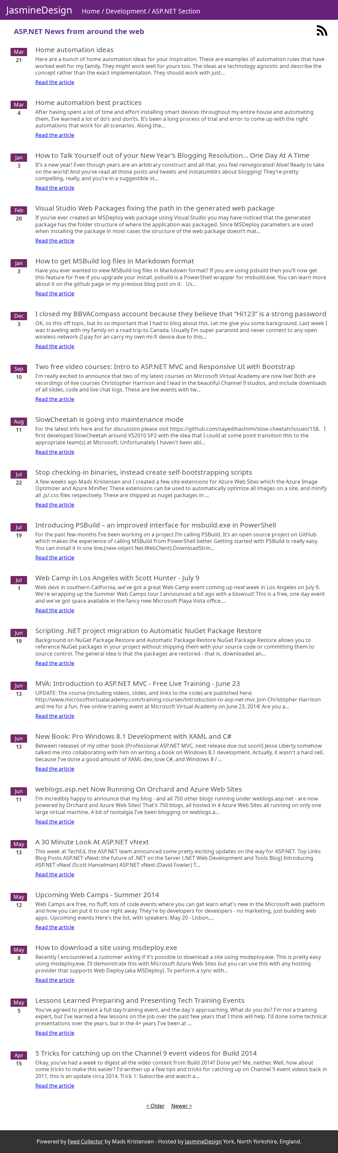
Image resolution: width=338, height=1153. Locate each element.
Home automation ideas (74, 49)
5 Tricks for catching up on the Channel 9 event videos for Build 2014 (146, 1053)
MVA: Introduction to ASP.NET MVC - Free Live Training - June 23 (137, 683)
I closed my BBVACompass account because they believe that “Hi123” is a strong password (180, 313)
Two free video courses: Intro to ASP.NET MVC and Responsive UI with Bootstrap (165, 366)
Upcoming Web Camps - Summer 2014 (97, 894)
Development (126, 11)
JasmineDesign (39, 9)
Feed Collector (85, 1141)
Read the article (54, 82)
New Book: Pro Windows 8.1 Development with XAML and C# (133, 736)
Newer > (181, 1105)
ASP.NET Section (176, 11)
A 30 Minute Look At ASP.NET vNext (92, 841)
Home (91, 11)
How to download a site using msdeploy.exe (106, 947)
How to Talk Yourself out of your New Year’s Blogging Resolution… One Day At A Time (172, 155)
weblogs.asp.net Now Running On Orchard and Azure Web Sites (138, 789)
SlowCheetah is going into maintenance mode (109, 419)
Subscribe (322, 30)
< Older (155, 1105)
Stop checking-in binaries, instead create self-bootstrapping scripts (143, 472)
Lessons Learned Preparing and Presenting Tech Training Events (140, 1000)
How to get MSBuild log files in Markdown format (114, 260)
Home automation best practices (88, 102)
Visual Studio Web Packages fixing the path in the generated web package (155, 208)
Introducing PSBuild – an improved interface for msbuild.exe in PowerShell (155, 524)
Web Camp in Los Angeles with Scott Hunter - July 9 (117, 577)
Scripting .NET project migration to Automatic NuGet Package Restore (148, 630)
